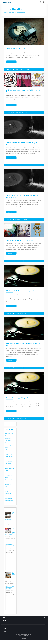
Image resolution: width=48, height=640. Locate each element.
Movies (6, 470)
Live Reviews (8, 463)
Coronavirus (8, 442)
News (6, 477)
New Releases (8, 475)
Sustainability (8, 484)
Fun (6, 449)
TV (5, 496)
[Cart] (40, 2)
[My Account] (43, 2)
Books (6, 436)
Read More (10, 61)
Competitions (8, 440)
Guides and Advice (9, 456)
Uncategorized (8, 498)
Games (6, 452)
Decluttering (8, 445)
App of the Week (9, 433)
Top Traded (8, 493)
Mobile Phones (8, 466)
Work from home (9, 500)
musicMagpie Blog (15, 9)
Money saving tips (9, 468)
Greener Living (8, 454)
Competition (8, 438)
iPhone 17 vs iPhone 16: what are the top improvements (10, 587)
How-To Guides (8, 461)
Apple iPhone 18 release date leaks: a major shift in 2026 (10, 545)
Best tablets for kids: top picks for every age (13, 575)
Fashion (7, 447)
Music (27, 69)
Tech (6, 486)
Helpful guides (8, 459)
